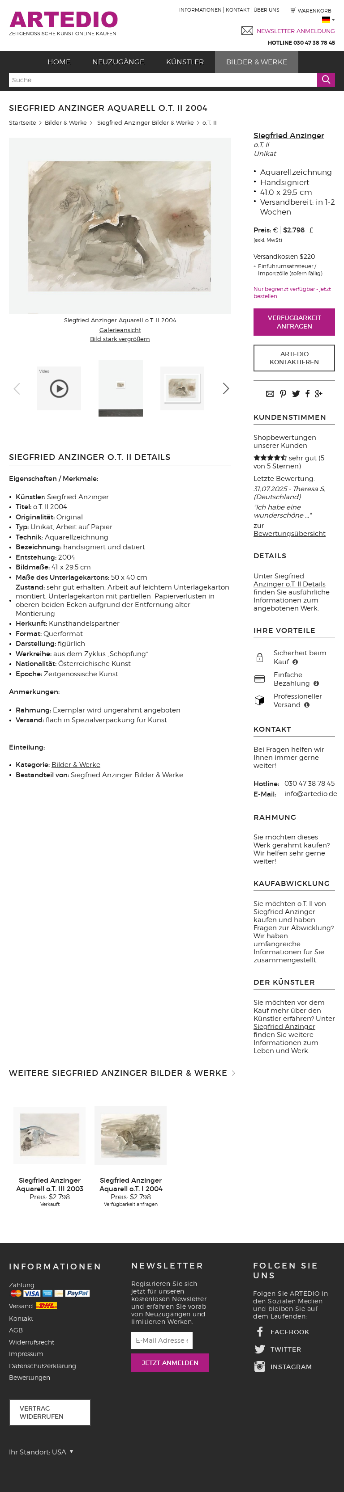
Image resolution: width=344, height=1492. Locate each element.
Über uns (267, 10)
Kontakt (237, 10)
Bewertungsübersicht (290, 534)
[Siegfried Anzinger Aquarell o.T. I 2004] (131, 1135)
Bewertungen (29, 1377)
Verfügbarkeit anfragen (294, 322)
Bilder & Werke (256, 62)
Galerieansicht (120, 329)
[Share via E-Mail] (270, 394)
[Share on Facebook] (307, 394)
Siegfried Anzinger (289, 135)
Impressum (26, 1353)
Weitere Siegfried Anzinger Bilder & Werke (118, 1073)
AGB (16, 1330)
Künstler (185, 62)
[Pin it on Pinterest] (283, 394)
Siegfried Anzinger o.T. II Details (290, 580)
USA (60, 1452)
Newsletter (167, 1266)
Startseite (22, 122)
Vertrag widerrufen (42, 1412)
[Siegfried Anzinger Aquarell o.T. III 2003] (49, 1135)
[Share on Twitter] (296, 394)
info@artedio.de (310, 794)
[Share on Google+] (318, 394)
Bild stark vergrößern (120, 338)
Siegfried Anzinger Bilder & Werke (145, 122)
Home (58, 62)
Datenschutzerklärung (42, 1366)
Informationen (200, 10)
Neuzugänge (118, 62)
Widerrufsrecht (31, 1342)
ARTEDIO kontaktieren (294, 358)
